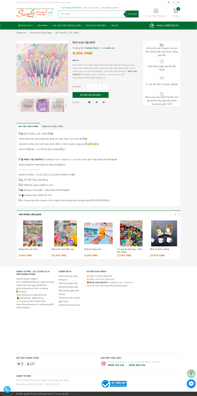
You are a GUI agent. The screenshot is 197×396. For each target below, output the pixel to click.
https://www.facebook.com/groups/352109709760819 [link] (81, 200)
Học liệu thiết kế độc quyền (67, 26)
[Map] (191, 373)
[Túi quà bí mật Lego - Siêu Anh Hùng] (131, 233)
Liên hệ (114, 26)
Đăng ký (162, 16)
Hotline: (167, 25)
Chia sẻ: (76, 102)
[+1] (104, 102)
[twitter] (168, 2)
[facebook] (173, 2)
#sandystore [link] (41, 164)
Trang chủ (26, 26)
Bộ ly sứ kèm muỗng (159, 249)
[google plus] (178, 2)
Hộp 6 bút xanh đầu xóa (62, 249)
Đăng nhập (151, 16)
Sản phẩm (42, 26)
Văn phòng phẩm (110, 7)
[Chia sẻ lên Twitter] (97, 102)
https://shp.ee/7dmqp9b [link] (104, 159)
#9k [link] (28, 149)
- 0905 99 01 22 (51, 384)
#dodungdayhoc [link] (57, 164)
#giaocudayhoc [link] (27, 164)
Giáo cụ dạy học (91, 7)
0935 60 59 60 (35, 384)
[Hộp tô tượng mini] (98, 233)
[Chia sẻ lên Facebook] (90, 102)
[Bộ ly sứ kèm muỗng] (164, 233)
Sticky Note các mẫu (28, 249)
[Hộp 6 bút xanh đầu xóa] (65, 233)
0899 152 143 (116, 365)
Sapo (72, 394)
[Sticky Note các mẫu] (33, 233)
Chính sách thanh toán (69, 305)
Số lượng (76, 86)
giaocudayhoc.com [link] (44, 185)
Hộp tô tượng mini (92, 249)
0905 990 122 (137, 365)
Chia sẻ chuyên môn (95, 26)
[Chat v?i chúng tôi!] (191, 383)
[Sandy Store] (35, 13)
